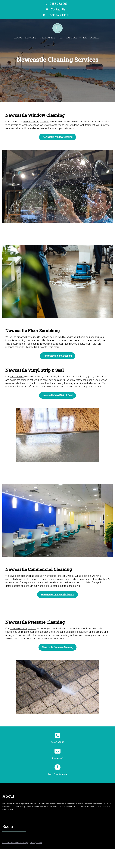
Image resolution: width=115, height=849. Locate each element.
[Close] (106, 395)
